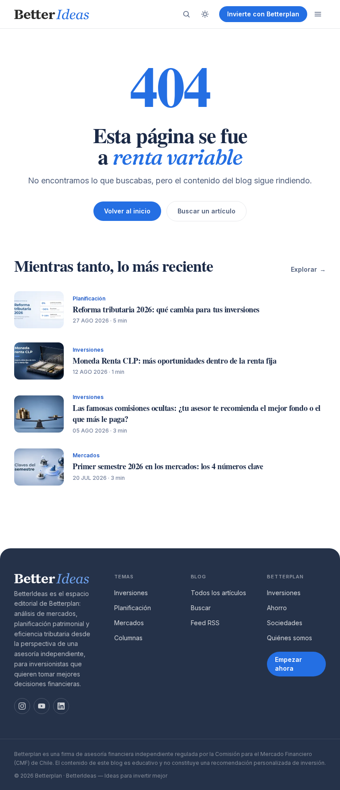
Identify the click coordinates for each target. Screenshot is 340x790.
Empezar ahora (288, 664)
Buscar (201, 607)
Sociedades (284, 623)
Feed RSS (205, 623)
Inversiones (131, 592)
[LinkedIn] (61, 706)
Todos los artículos (218, 592)
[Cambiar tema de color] (205, 14)
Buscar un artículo (207, 211)
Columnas (128, 638)
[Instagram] (22, 706)
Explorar (308, 269)
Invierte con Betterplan (263, 14)
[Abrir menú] (318, 14)
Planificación (132, 607)
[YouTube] (42, 706)
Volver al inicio (127, 211)
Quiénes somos (289, 638)
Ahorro (277, 607)
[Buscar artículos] (186, 14)
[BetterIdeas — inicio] (51, 14)
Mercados (129, 623)
